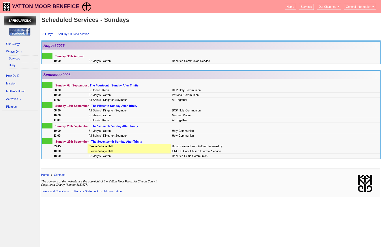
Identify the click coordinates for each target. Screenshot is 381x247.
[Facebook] (19, 31)
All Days (48, 34)
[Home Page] (6, 6)
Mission (11, 83)
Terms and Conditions (55, 191)
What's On (13, 51)
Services (306, 6)
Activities (12, 99)
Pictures (11, 106)
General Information (359, 6)
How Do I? (12, 75)
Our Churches (328, 6)
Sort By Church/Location (73, 34)
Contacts (59, 174)
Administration (112, 191)
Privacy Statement (86, 191)
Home (290, 6)
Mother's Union (15, 91)
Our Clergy (13, 44)
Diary (12, 65)
